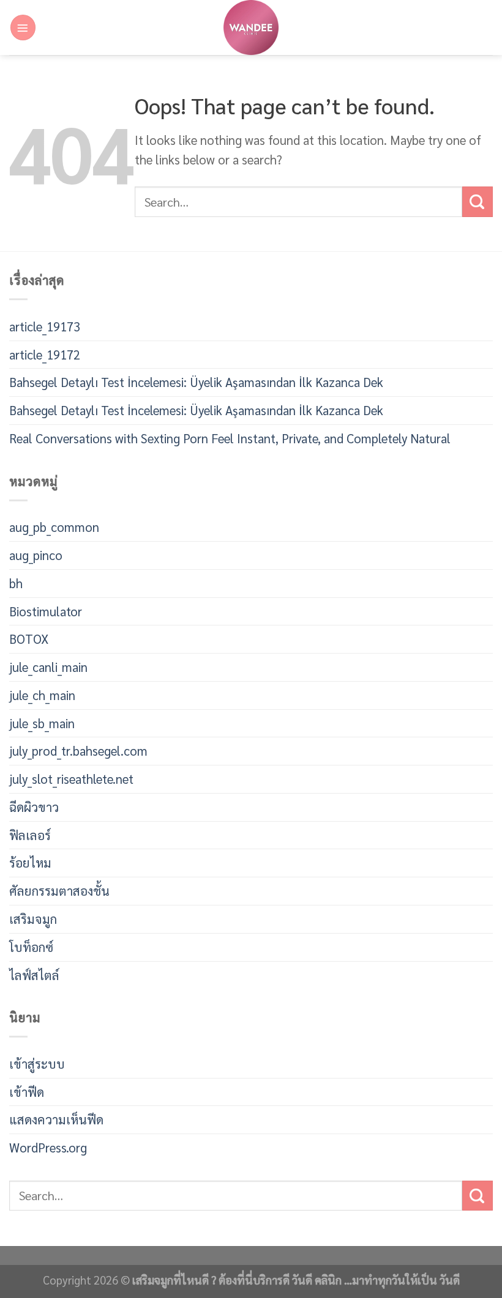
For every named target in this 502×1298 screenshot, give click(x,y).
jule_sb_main (42, 723)
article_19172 (44, 354)
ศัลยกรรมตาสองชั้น (59, 890)
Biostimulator (45, 611)
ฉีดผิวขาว (34, 806)
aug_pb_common (54, 526)
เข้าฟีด (26, 1091)
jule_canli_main (48, 666)
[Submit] (477, 201)
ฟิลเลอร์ (30, 835)
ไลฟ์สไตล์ (34, 975)
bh (16, 583)
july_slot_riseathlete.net (71, 778)
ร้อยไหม (30, 862)
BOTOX (28, 638)
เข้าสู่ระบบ (37, 1063)
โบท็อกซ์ (31, 946)
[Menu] (23, 27)
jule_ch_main (42, 695)
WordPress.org (48, 1147)
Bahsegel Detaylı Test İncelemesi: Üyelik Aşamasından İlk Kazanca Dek (196, 382)
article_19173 (44, 326)
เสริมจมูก (33, 918)
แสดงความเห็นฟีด (56, 1119)
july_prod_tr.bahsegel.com (78, 750)
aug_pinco (35, 555)
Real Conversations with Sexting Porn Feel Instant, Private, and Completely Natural (230, 438)
